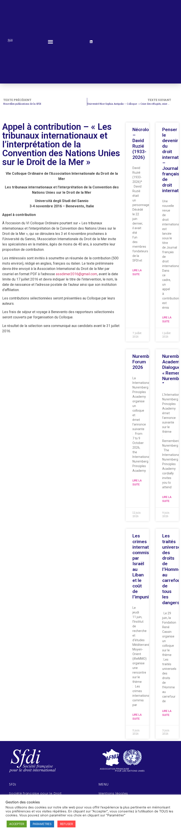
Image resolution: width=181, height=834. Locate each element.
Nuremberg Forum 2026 (144, 362)
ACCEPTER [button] (16, 824)
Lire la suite (137, 272)
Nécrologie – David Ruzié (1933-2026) (143, 143)
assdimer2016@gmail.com (76, 274)
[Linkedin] (91, 42)
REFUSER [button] (66, 824)
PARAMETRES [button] (42, 824)
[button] (50, 42)
